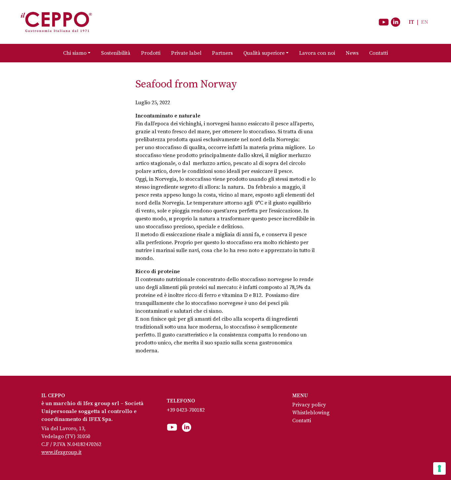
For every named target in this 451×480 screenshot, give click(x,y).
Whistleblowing (311, 412)
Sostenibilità (115, 53)
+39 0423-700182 (186, 410)
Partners (222, 53)
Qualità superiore (264, 53)
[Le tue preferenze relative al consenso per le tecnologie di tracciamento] (439, 468)
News (352, 53)
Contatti (378, 53)
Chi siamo (75, 53)
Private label (186, 53)
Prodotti (150, 53)
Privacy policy (309, 404)
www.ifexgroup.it (61, 452)
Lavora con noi (317, 53)
